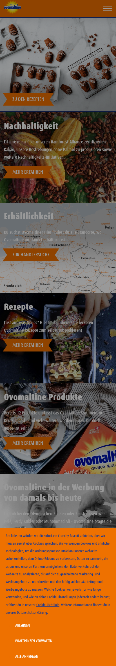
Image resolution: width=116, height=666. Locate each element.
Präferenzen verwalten (33, 641)
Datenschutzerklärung (32, 613)
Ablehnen (22, 626)
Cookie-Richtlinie (47, 605)
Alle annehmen (26, 657)
